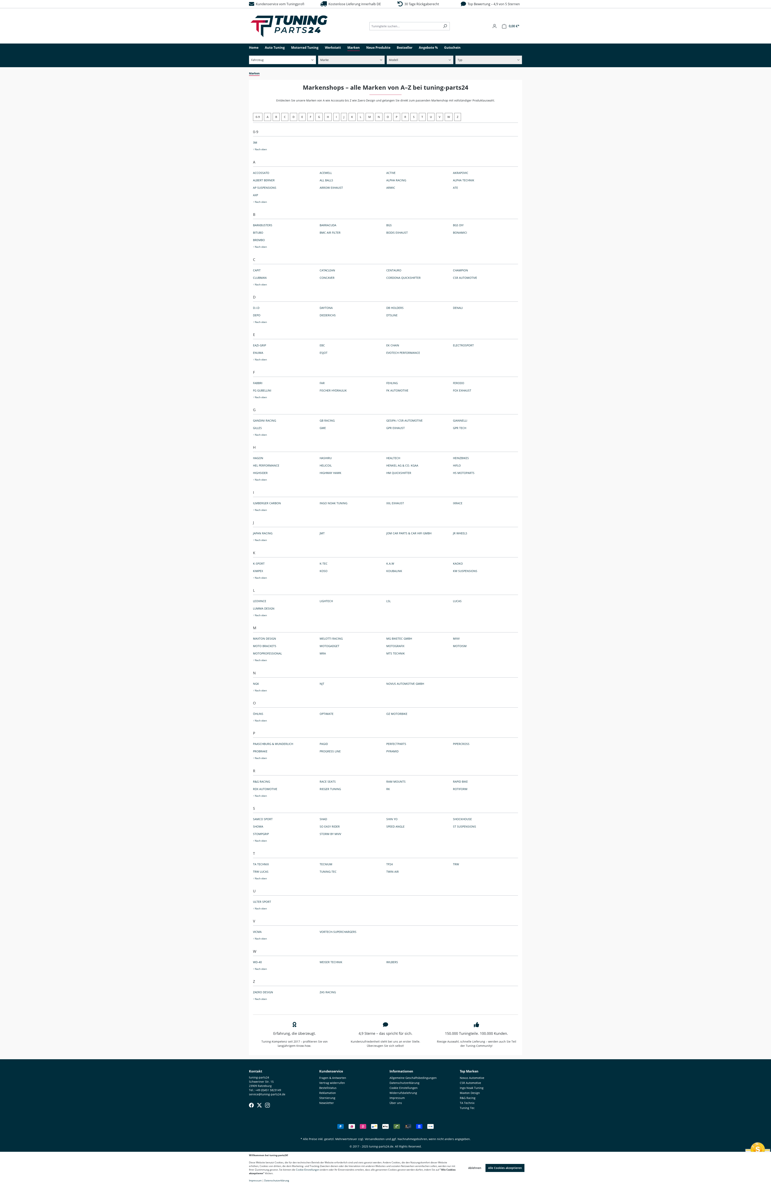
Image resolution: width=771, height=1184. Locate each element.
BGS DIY (458, 225)
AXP (255, 195)
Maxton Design (470, 1093)
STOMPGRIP (261, 834)
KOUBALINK (394, 571)
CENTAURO (393, 270)
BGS (389, 225)
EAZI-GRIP (259, 345)
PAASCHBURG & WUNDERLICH (273, 744)
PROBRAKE (260, 751)
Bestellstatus (328, 1088)
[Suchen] (445, 26)
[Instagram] (267, 1105)
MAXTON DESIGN (264, 638)
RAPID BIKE (460, 781)
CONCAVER (327, 278)
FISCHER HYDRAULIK (333, 390)
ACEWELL (326, 173)
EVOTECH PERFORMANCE (403, 353)
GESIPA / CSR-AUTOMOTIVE (404, 420)
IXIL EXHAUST (395, 503)
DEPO (256, 315)
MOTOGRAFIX (395, 646)
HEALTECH (393, 458)
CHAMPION (460, 270)
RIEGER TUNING (330, 789)
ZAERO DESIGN (263, 992)
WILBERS (392, 962)
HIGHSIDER (260, 473)
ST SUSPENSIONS (464, 826)
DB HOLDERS (395, 308)
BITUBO (258, 232)
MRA (323, 653)
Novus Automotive (472, 1078)
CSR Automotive (470, 1083)
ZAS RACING (328, 992)
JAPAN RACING (262, 533)
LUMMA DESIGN (263, 608)
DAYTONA (326, 308)
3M (255, 142)
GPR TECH (459, 428)
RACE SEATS (328, 781)
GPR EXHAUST (395, 428)
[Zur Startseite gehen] (289, 26)
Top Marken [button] (469, 1071)
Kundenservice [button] (331, 1071)
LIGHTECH (326, 601)
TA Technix (467, 1103)
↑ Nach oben (260, 149)
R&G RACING (261, 781)
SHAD (323, 819)
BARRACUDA (328, 225)
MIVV (456, 638)
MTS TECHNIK (395, 653)
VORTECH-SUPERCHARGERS (338, 932)
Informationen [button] (401, 1071)
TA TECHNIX (261, 864)
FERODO (458, 383)
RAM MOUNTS (396, 781)
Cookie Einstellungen (404, 1088)
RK (388, 789)
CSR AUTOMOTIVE (465, 278)
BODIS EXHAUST (397, 232)
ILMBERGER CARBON (267, 503)
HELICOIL (326, 465)
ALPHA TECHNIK (463, 180)
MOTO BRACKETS (264, 646)
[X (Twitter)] (259, 1105)
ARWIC (390, 188)
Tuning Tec (467, 1108)
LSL (388, 601)
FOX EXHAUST (462, 390)
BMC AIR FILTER (330, 232)
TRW (456, 864)
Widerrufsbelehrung (403, 1093)
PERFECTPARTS (396, 744)
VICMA (257, 932)
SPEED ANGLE (395, 826)
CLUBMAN (260, 278)
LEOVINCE (259, 601)
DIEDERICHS (328, 315)
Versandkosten (375, 1139)
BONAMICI (460, 232)
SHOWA (258, 826)
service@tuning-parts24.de (267, 1094)
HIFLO (457, 465)
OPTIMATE (326, 714)
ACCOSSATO (261, 173)
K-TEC (323, 563)
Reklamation (327, 1093)
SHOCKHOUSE (462, 819)
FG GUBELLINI (262, 390)
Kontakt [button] (255, 1071)
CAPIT (257, 270)
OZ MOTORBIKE (396, 714)
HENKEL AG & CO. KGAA (402, 465)
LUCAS (457, 601)
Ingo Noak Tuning (471, 1088)
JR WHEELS (460, 533)
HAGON (258, 458)
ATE (455, 188)
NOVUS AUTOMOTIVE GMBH (405, 684)
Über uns (396, 1103)
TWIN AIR (392, 872)
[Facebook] (251, 1105)
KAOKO (458, 563)
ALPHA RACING (396, 180)
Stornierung (327, 1098)
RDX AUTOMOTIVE (265, 789)
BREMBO (259, 240)
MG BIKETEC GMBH (399, 638)
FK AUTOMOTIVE (397, 390)
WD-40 (257, 962)
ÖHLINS (258, 714)
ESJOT (323, 353)
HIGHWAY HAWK (330, 473)
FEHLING (392, 383)
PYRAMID (392, 751)
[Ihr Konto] (494, 26)
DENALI (458, 308)
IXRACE (457, 503)
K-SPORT (259, 563)
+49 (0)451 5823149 (268, 1090)
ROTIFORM (460, 789)
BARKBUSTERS (262, 225)
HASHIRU (326, 458)
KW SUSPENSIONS (465, 571)
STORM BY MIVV (330, 834)
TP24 (389, 864)
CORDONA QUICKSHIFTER (403, 278)
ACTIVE (391, 173)
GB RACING (327, 420)
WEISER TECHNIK (331, 962)
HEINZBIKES (461, 458)
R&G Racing (467, 1098)
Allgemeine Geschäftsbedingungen (413, 1078)
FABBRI (257, 383)
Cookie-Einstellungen (307, 1169)
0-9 (258, 117)
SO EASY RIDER (330, 826)
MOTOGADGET (329, 646)
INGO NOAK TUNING (333, 503)
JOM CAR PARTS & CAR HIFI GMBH (408, 533)
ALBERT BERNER (264, 180)
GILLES (257, 428)
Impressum (397, 1098)
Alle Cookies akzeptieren (505, 1168)
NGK (256, 684)
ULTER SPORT (262, 902)
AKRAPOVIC (460, 173)
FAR (322, 383)
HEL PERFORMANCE (266, 465)
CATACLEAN (327, 270)
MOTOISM (460, 646)
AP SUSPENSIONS (264, 188)
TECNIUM (326, 864)
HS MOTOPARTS (463, 473)
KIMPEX (258, 571)
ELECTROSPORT (463, 345)
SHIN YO (392, 819)
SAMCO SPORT (263, 819)
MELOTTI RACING (331, 638)
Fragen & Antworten (332, 1078)
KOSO (323, 571)
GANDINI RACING (264, 420)
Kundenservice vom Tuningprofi (279, 4)
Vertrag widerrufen (332, 1083)
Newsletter (326, 1103)
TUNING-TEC (328, 872)
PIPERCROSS (461, 744)
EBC (322, 345)
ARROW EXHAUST (331, 188)
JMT (322, 533)
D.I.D (256, 308)
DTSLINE (392, 315)
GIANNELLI (460, 420)
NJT (322, 684)
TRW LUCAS (260, 872)
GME (323, 428)
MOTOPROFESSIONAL (267, 653)
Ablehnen (474, 1168)
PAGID (324, 744)
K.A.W (390, 563)
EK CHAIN (392, 345)
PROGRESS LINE (330, 751)
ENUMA (258, 353)
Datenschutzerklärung (404, 1083)
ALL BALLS (326, 180)
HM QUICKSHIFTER (398, 473)
